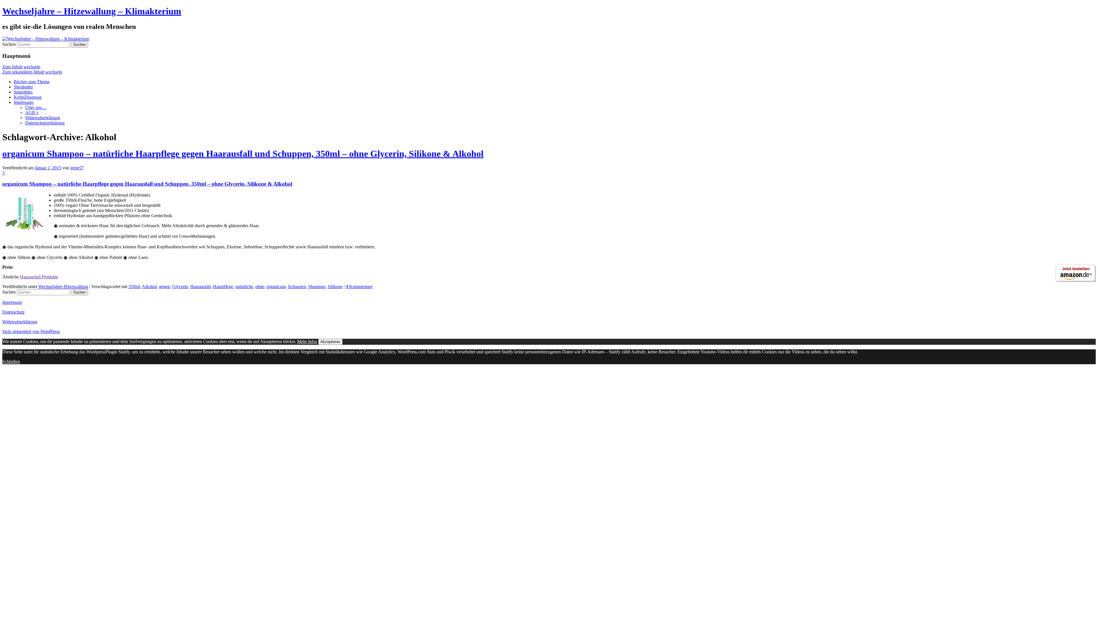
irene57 (77, 167)
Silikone (335, 286)
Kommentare (359, 286)
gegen (164, 286)
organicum (276, 286)
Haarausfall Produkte (39, 276)
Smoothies (23, 92)
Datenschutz (13, 312)
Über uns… (35, 107)
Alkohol (149, 286)
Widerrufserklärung (42, 117)
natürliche (244, 286)
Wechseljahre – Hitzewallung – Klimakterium (91, 11)
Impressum (23, 102)
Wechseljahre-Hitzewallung (63, 286)
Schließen (11, 361)
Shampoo (316, 286)
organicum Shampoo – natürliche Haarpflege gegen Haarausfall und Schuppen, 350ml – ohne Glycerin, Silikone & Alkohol (243, 153)
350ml (134, 286)
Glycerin (180, 286)
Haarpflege (223, 286)
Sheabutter (23, 86)
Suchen (9, 44)
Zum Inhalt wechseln (21, 66)
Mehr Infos (307, 341)
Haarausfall (200, 286)
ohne (259, 286)
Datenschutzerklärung (45, 122)
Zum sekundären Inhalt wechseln (32, 72)
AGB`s (31, 112)
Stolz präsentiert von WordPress (31, 331)
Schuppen (297, 286)
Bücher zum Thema (31, 81)
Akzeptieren (330, 342)
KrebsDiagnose (28, 97)
